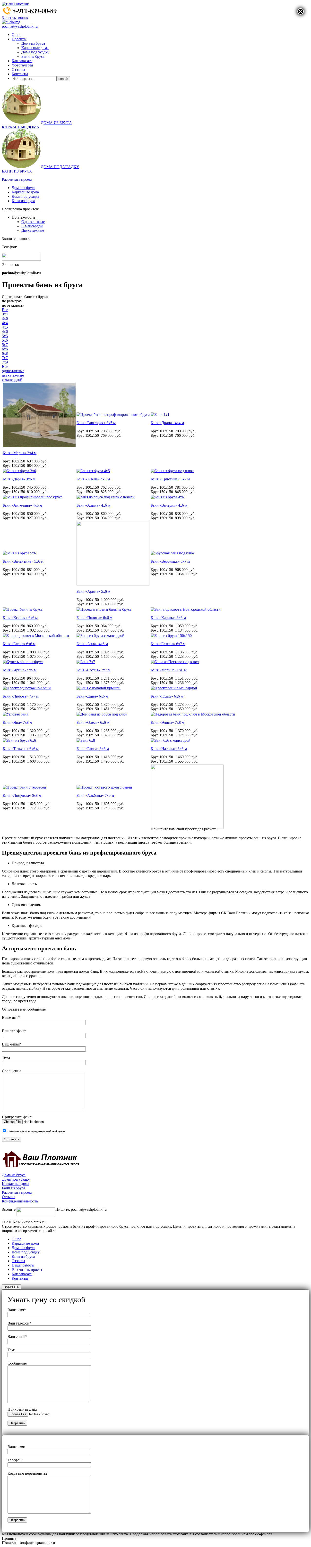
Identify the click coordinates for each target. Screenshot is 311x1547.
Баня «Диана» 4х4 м (167, 423)
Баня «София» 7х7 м (93, 670)
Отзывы (18, 69)
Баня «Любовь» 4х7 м (21, 696)
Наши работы (23, 1265)
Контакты (20, 74)
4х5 (5, 327)
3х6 (5, 318)
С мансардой (32, 226)
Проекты (19, 39)
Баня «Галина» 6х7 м (168, 644)
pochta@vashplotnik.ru (20, 26)
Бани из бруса (32, 56)
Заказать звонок (15, 18)
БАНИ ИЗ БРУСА (17, 171)
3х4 (5, 314)
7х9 (5, 362)
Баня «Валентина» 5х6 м (23, 561)
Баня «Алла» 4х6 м (92, 644)
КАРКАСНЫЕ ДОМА (20, 127)
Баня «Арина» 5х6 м (93, 591)
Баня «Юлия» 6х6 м (167, 696)
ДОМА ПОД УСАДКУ (60, 167)
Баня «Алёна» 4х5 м (93, 479)
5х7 (5, 345)
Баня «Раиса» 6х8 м (93, 749)
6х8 (5, 353)
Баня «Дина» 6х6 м (92, 696)
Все (5, 310)
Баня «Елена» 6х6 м (19, 644)
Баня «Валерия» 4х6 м (169, 505)
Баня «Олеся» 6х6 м (93, 722)
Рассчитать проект (17, 179)
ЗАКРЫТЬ (11, 1287)
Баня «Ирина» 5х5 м (19, 670)
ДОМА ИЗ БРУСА (56, 123)
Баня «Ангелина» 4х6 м (22, 505)
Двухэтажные (32, 230)
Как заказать (22, 61)
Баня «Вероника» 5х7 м (170, 561)
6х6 (5, 349)
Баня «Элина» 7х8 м (167, 722)
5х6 (5, 340)
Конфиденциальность (20, 1201)
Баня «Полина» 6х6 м (94, 618)
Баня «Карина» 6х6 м (168, 618)
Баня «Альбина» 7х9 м (95, 795)
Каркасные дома (35, 48)
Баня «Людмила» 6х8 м (22, 795)
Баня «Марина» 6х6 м (169, 670)
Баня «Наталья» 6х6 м (169, 749)
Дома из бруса (33, 43)
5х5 (5, 336)
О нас (16, 35)
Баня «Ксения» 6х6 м (20, 618)
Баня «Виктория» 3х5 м (96, 423)
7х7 (5, 358)
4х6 (5, 331)
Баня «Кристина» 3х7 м (170, 479)
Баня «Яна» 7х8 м (17, 722)
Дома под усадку (35, 52)
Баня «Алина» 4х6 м (93, 505)
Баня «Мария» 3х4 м (19, 453)
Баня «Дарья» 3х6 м (19, 479)
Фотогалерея (22, 65)
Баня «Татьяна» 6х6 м (21, 749)
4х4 (5, 323)
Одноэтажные (33, 222)
